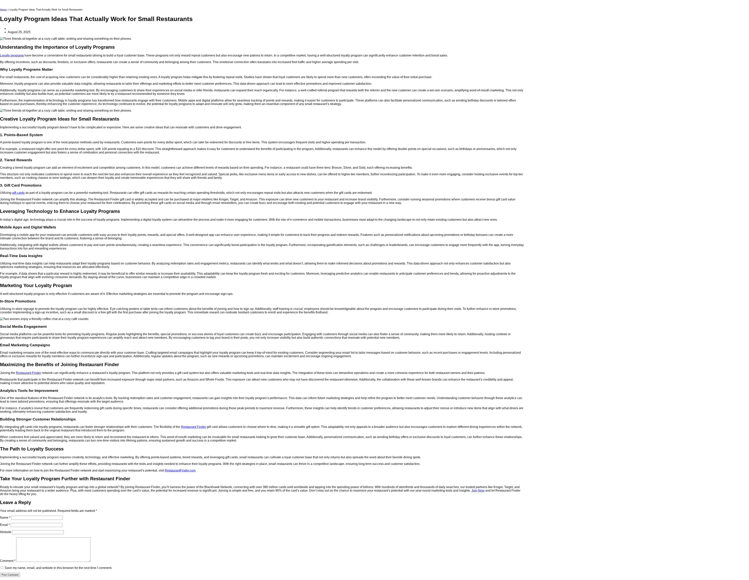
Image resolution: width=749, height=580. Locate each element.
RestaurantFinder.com (180, 470)
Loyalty (5, 55)
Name (5, 517)
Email (5, 524)
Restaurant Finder (28, 373)
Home (3, 9)
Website (5, 532)
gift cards (18, 192)
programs (17, 55)
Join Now (478, 490)
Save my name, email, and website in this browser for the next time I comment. (58, 567)
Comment (7, 560)
